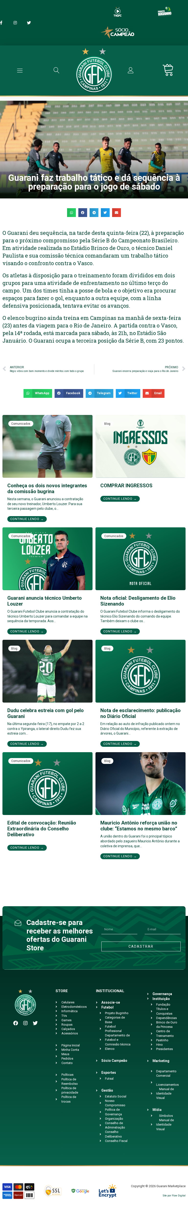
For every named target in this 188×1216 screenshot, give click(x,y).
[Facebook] (15, 1023)
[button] (71, 212)
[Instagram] (25, 1023)
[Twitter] (35, 1023)
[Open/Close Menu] (19, 70)
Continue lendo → (27, 519)
